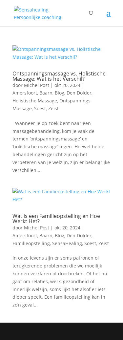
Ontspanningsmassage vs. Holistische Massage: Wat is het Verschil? (59, 76)
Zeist (53, 108)
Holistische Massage (34, 100)
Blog (59, 93)
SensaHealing (67, 243)
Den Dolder (79, 93)
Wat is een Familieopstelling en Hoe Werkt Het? (56, 218)
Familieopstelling (31, 243)
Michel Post (36, 85)
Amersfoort (24, 93)
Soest (40, 108)
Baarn (45, 93)
